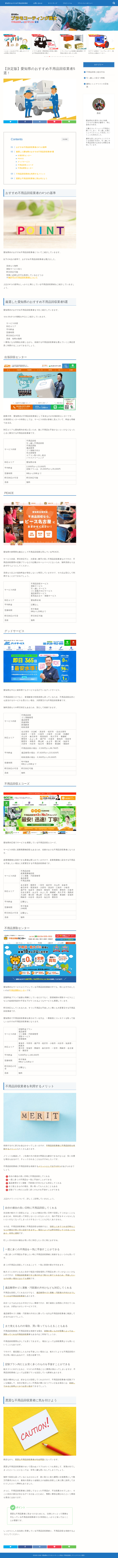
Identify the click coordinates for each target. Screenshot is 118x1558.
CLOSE (65, 139)
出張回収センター (25, 155)
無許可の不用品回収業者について (23, 278)
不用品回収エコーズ (25, 165)
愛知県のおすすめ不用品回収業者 (16, 3)
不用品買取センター (25, 168)
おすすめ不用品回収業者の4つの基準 (31, 147)
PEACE (21, 158)
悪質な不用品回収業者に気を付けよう (31, 178)
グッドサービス (24, 162)
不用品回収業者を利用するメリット (31, 174)
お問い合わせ (37, 3)
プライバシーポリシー (85, 3)
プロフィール (67, 3)
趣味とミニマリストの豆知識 (97, 85)
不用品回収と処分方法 (95, 72)
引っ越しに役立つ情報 (95, 78)
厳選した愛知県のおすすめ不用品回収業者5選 (35, 152)
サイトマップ (52, 3)
